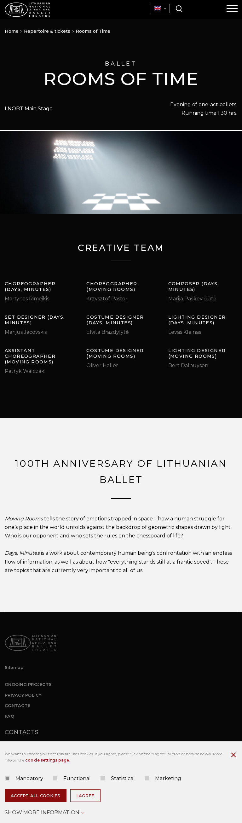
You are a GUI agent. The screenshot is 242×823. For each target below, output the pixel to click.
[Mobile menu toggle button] (232, 9)
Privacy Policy (23, 695)
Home (12, 31)
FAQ (9, 716)
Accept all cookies (35, 795)
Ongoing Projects (28, 684)
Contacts (18, 705)
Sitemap (14, 667)
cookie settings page (47, 760)
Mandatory (29, 778)
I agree (85, 795)
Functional (77, 778)
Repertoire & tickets (47, 31)
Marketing (168, 778)
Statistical (123, 778)
